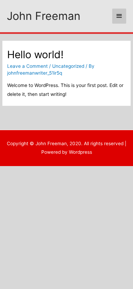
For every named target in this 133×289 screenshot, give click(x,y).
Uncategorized (68, 66)
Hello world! (35, 54)
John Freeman (43, 16)
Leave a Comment (27, 66)
